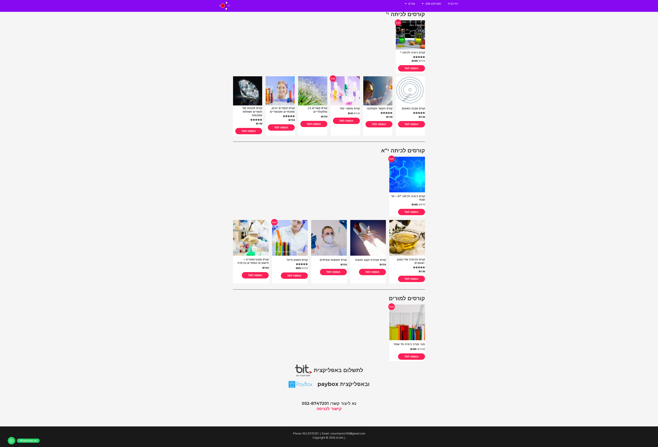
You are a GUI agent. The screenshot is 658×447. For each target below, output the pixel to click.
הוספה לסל (411, 68)
